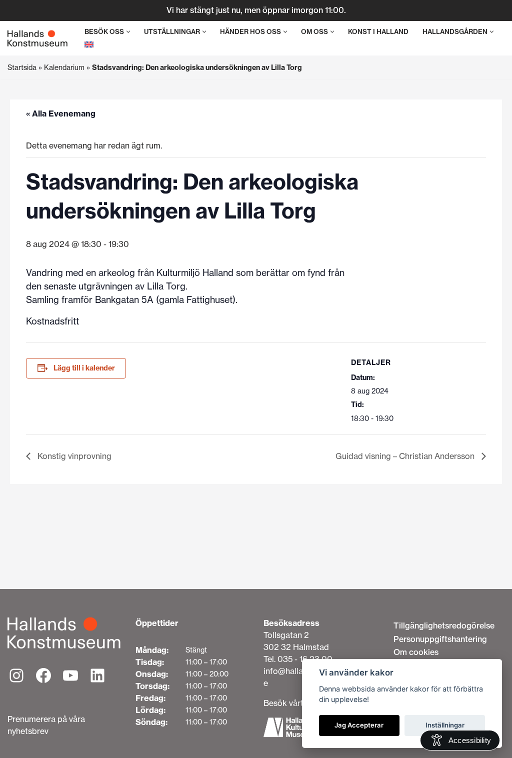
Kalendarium (64, 67)
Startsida (22, 67)
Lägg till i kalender (84, 368)
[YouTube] (71, 675)
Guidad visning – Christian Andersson (406, 456)
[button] (128, 32)
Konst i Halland (378, 32)
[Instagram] (17, 675)
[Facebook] (43, 675)
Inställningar (445, 725)
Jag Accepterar (359, 725)
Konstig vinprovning (74, 456)
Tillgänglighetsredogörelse (444, 625)
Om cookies (416, 652)
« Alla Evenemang (61, 113)
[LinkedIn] (97, 675)
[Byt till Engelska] (89, 44)
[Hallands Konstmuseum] (38, 38)
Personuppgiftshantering (440, 639)
